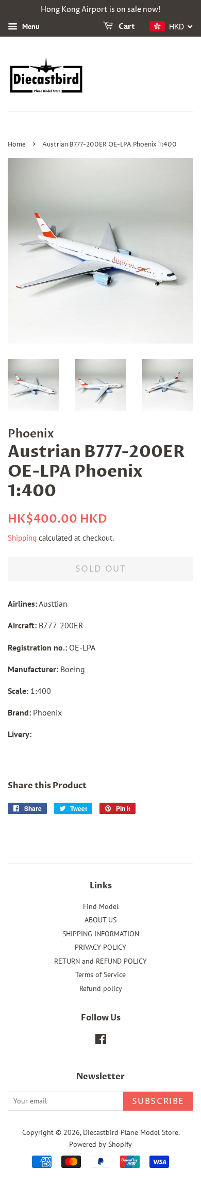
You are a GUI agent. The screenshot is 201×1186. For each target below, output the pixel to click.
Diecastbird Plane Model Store (130, 1132)
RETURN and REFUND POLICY (100, 961)
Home (17, 144)
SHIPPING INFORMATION (100, 933)
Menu (30, 26)
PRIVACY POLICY (100, 947)
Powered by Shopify (100, 1144)
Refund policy (100, 988)
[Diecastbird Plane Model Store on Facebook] (101, 1041)
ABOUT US (100, 919)
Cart (126, 26)
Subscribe (158, 1101)
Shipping (22, 538)
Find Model (101, 906)
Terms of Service (100, 974)
